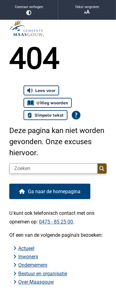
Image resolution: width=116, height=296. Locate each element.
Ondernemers (32, 265)
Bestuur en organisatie (42, 274)
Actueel (26, 248)
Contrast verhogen (29, 7)
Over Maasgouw (36, 282)
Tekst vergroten (87, 7)
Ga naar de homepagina (54, 191)
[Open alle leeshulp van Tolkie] (76, 115)
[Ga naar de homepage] (58, 28)
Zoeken (101, 168)
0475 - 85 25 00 (56, 222)
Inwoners (28, 257)
